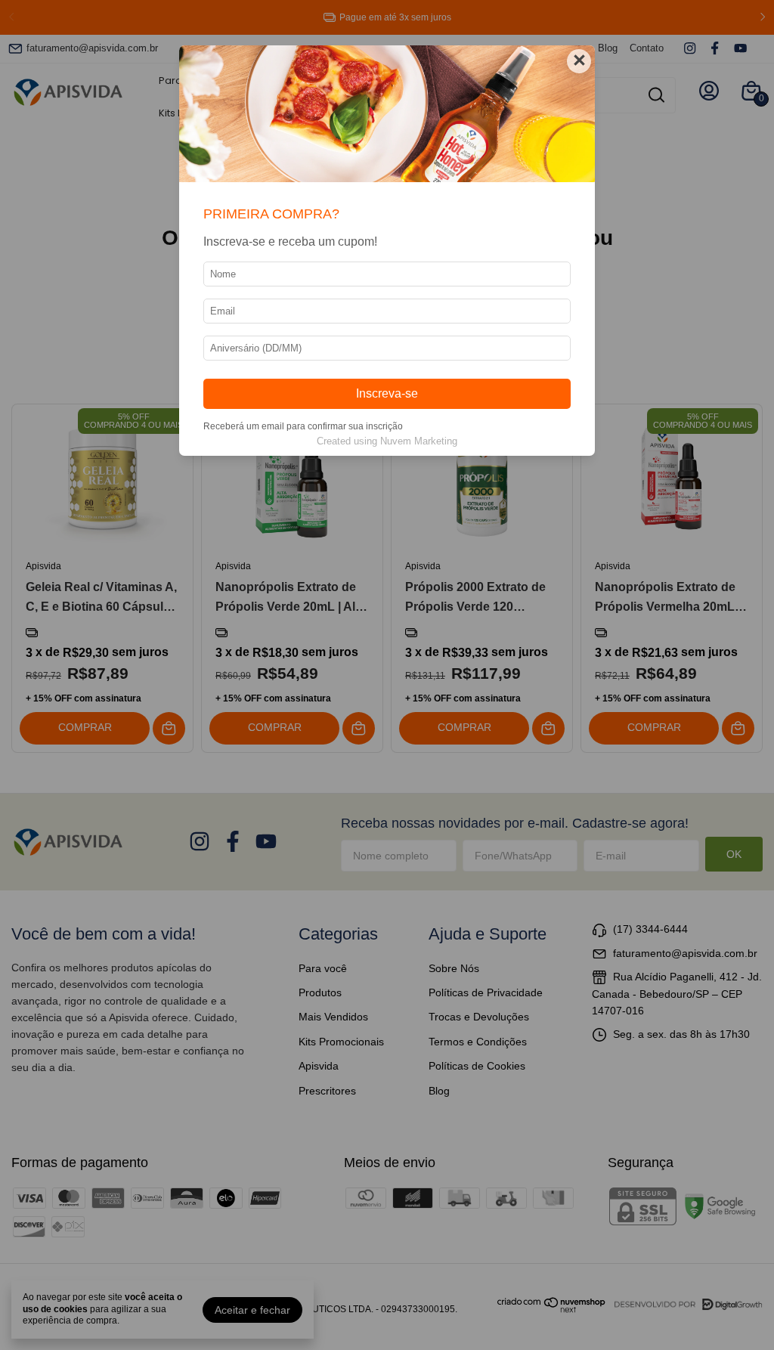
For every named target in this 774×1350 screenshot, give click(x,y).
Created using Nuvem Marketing (387, 441)
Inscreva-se (387, 393)
